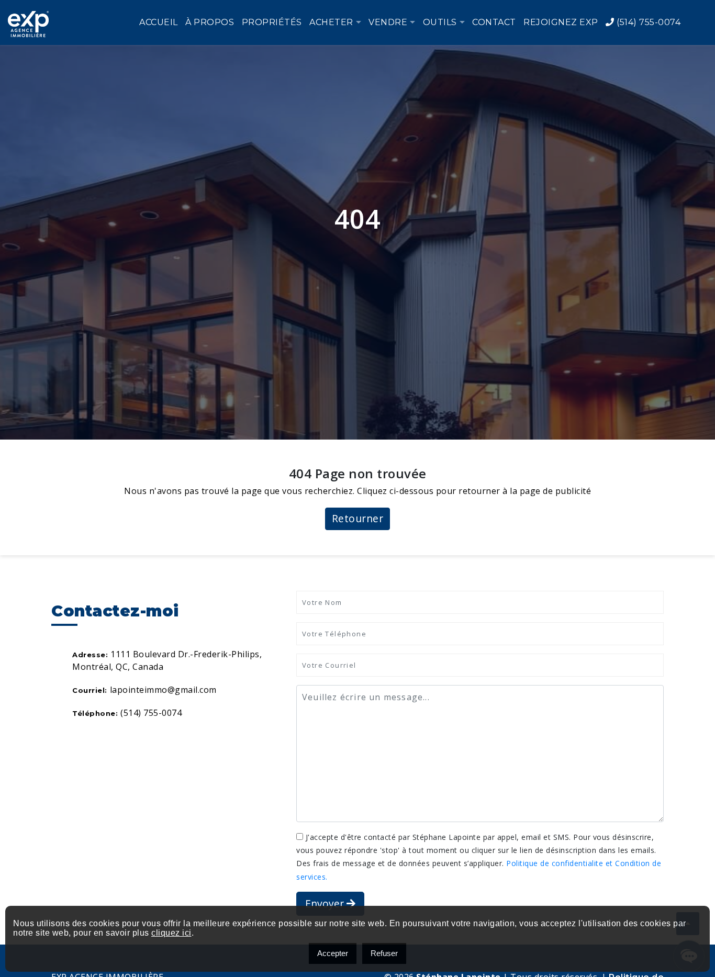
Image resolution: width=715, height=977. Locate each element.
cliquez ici (171, 932)
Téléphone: (95, 713)
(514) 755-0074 (647, 22)
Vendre (387, 22)
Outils (440, 22)
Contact (494, 22)
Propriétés (272, 22)
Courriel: (89, 690)
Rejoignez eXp (560, 22)
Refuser (384, 953)
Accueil (158, 22)
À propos (209, 22)
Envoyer (326, 903)
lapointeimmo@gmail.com (163, 689)
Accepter (332, 953)
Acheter (331, 22)
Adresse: (90, 654)
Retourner (358, 518)
